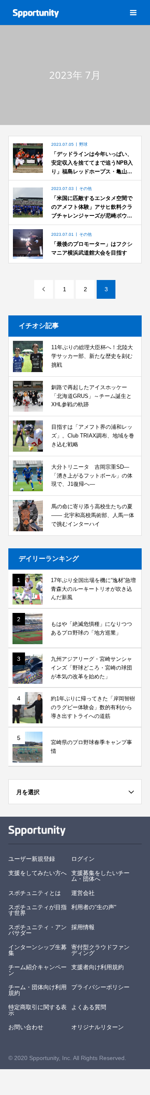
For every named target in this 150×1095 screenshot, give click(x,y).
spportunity (37, 830)
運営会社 (83, 893)
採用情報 (83, 927)
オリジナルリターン (97, 1027)
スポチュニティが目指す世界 (37, 910)
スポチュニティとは (34, 893)
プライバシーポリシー (100, 987)
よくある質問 (88, 1007)
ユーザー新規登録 (31, 858)
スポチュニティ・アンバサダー (37, 930)
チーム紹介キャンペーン (37, 970)
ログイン (83, 858)
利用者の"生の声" (93, 907)
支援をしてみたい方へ (37, 873)
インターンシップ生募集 (37, 950)
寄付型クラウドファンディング (100, 950)
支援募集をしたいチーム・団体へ (100, 876)
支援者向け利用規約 (97, 967)
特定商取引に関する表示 (37, 1010)
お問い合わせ (25, 1027)
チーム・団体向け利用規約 (37, 990)
